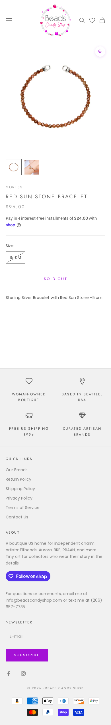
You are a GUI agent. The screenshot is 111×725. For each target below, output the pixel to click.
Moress (14, 187)
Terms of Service (23, 507)
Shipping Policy (20, 489)
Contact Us (17, 517)
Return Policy (18, 479)
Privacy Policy (19, 498)
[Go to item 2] (32, 167)
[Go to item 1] (14, 167)
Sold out (55, 279)
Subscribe (27, 655)
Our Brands (17, 470)
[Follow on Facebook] (8, 673)
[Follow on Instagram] (23, 673)
